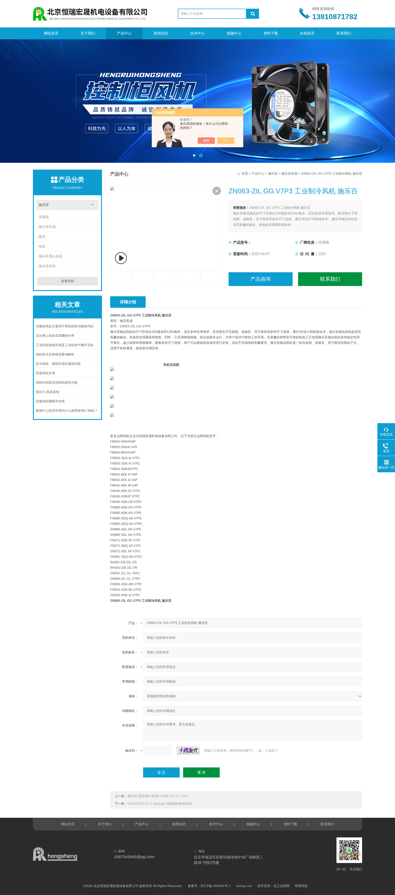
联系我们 (343, 33)
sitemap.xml (244, 886)
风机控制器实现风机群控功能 (56, 382)
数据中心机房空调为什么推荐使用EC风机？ (67, 410)
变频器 (44, 217)
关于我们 (87, 33)
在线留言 (307, 33)
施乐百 (44, 205)
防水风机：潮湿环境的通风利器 (58, 364)
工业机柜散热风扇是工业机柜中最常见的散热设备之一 (67, 345)
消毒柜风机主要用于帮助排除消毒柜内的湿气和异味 (67, 326)
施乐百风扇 (47, 227)
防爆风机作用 (45, 373)
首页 (245, 173)
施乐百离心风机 (51, 256)
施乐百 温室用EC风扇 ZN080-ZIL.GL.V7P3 (158, 796)
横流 (42, 236)
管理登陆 (301, 886)
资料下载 (270, 33)
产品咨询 (261, 279)
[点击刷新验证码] (188, 750)
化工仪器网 (281, 886)
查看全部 (67, 281)
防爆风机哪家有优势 (50, 401)
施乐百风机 (47, 266)
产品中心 (124, 33)
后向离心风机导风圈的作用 (55, 335)
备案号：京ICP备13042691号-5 (209, 886)
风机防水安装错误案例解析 (55, 354)
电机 (42, 246)
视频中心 (234, 33)
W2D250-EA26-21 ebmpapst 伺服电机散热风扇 (160, 803)
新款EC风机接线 (47, 392)
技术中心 (197, 33)
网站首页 (51, 33)
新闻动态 (161, 33)
